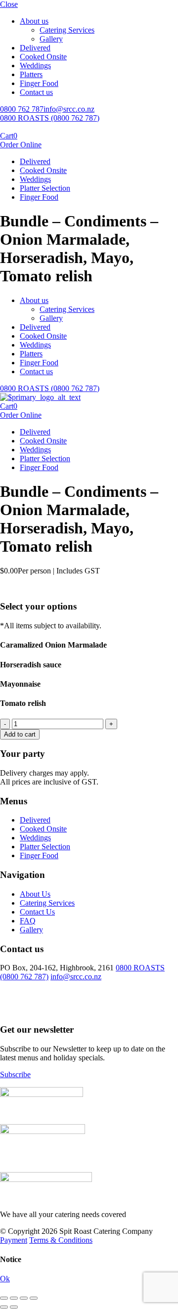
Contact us (36, 92)
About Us (35, 894)
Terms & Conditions (60, 1240)
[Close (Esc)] (4, 1298)
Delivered (35, 48)
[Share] (14, 1298)
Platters (31, 74)
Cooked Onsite (43, 56)
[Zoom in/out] (34, 1298)
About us (34, 21)
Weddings (35, 65)
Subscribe (15, 1074)
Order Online (21, 144)
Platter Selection (45, 188)
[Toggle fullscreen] (24, 1298)
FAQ (28, 920)
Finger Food (39, 83)
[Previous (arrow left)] (4, 1307)
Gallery (51, 39)
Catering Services (67, 30)
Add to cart (20, 734)
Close (9, 4)
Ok (5, 1278)
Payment (13, 1240)
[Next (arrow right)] (14, 1307)
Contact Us (37, 912)
